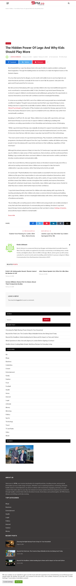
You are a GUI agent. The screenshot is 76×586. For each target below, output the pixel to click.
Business (8, 361)
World (7, 435)
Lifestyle (8, 404)
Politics (11, 8)
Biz (7, 354)
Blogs (7, 358)
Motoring (8, 411)
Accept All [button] (18, 581)
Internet (8, 397)
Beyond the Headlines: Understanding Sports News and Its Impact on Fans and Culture (32, 337)
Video (7, 432)
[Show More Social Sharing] (48, 62)
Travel (7, 425)
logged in (19, 300)
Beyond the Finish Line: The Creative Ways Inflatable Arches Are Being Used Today (31, 333)
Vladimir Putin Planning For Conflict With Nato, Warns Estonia (22, 235)
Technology (9, 421)
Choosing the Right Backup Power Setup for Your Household (24, 330)
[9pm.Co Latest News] (38, 3)
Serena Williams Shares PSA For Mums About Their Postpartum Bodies (21, 283)
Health (8, 390)
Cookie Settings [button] (8, 581)
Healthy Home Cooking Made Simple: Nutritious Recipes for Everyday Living (29, 344)
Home (7, 8)
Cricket (8, 368)
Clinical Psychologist (14, 108)
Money (8, 407)
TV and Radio (10, 428)
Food (7, 383)
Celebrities (9, 365)
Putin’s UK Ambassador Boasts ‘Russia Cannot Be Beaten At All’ (21, 272)
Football (8, 386)
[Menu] (7, 3)
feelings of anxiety (60, 208)
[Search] (69, 3)
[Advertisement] (38, 25)
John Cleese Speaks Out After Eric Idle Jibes (53, 271)
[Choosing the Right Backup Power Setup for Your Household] (10, 544)
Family (8, 375)
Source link (11, 215)
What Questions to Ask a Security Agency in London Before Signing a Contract (30, 340)
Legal (7, 400)
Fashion (8, 379)
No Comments (54, 57)
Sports (8, 418)
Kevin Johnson (16, 57)
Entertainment (10, 372)
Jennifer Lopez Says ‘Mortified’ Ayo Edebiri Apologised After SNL (54, 235)
